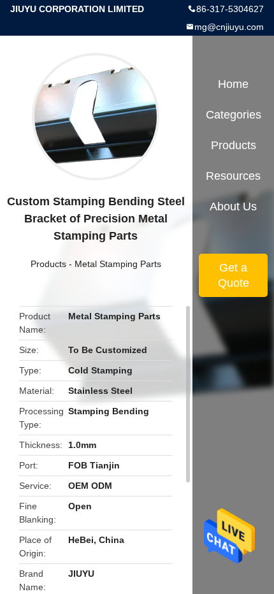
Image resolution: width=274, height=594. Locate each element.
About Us (233, 206)
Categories (233, 114)
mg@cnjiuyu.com (229, 27)
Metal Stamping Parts (118, 264)
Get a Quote (233, 275)
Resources (233, 176)
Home (233, 84)
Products (48, 264)
